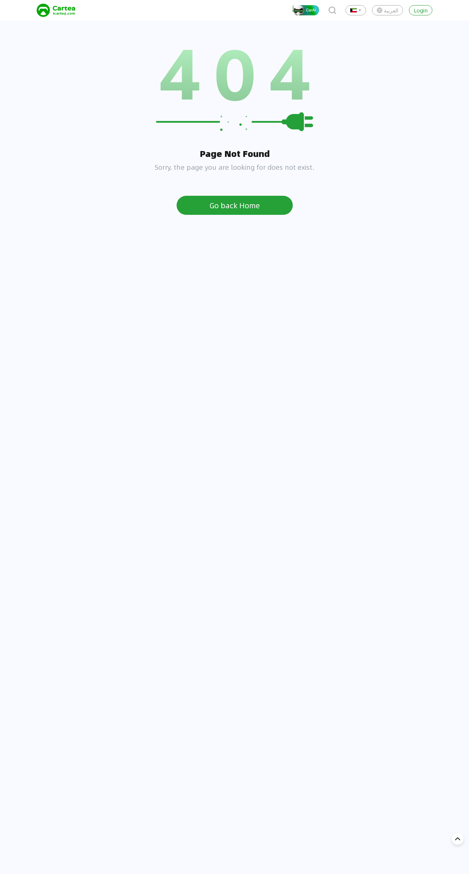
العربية (391, 10)
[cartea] (56, 10)
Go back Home (235, 205)
